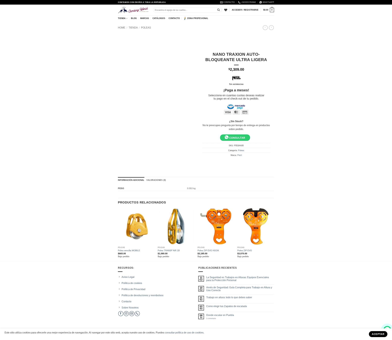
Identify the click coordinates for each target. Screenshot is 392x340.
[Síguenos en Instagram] (126, 313)
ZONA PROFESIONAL (197, 18)
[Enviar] (218, 10)
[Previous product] (271, 27)
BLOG (134, 18)
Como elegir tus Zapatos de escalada (226, 306)
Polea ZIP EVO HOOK (208, 250)
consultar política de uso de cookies (184, 332)
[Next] (274, 234)
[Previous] (118, 234)
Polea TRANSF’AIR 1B (169, 250)
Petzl (239, 155)
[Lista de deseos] (225, 10)
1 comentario (213, 318)
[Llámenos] (137, 313)
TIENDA (122, 18)
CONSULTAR (236, 138)
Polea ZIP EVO (244, 250)
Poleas (146, 27)
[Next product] (265, 27)
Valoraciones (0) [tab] (156, 180)
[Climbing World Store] (133, 9)
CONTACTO (174, 18)
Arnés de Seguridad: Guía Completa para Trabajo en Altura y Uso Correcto (239, 289)
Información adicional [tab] (131, 180)
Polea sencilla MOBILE (129, 250)
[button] (268, 10)
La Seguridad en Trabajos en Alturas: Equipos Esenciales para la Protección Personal (237, 279)
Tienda (133, 27)
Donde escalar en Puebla (220, 315)
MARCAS (144, 18)
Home (121, 27)
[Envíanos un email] (131, 313)
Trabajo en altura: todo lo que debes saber (229, 297)
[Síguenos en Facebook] (120, 313)
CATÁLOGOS (159, 18)
